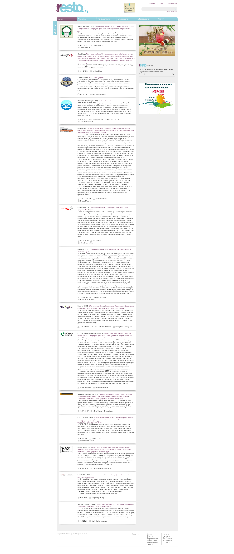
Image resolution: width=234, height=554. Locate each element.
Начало (152, 4)
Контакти (166, 536)
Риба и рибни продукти (110, 29)
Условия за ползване (167, 541)
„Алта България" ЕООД (86, 504)
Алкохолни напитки (98, 60)
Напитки (82, 19)
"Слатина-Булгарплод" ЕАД (88, 394)
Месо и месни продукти (102, 26)
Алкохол (121, 58)
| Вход (159, 4)
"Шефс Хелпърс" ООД (86, 26)
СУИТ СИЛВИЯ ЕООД (85, 417)
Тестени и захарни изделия (106, 56)
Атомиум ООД (83, 78)
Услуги (161, 19)
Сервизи (121, 308)
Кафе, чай (109, 58)
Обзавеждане (143, 19)
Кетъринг (107, 338)
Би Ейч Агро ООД (84, 475)
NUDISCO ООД (83, 249)
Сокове (115, 58)
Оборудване (123, 19)
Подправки (122, 29)
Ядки (128, 29)
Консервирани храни (96, 29)
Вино (89, 60)
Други (79, 31)
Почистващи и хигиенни (117, 60)
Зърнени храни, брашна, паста (87, 56)
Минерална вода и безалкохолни (93, 338)
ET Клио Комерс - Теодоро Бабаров (90, 333)
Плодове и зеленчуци (125, 54)
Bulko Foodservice (84, 447)
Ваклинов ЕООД (83, 207)
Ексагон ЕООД (83, 306)
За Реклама (167, 538)
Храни (60, 19)
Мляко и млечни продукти (119, 26)
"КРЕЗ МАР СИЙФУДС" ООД (88, 101)
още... (173, 74)
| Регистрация (170, 4)
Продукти (135, 534)
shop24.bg (81, 54)
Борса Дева (82, 128)
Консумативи (104, 19)
